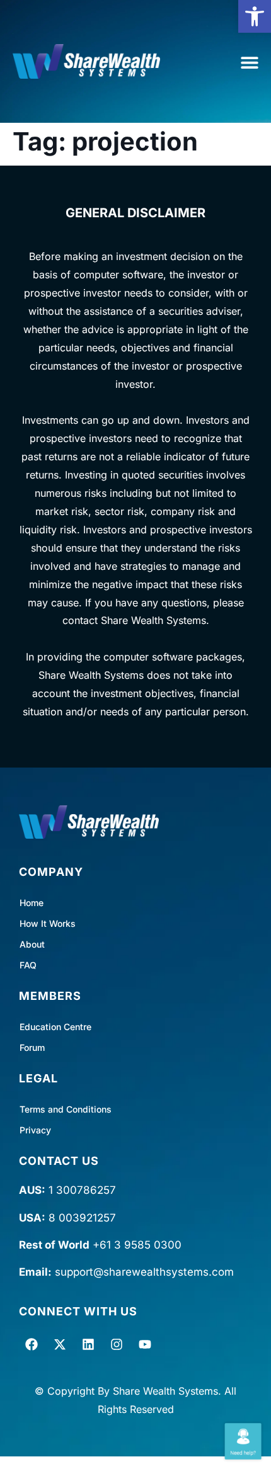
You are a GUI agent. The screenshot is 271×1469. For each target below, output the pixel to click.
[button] (254, 16)
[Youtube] (145, 1344)
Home (31, 902)
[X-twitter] (59, 1344)
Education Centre (55, 1026)
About (32, 944)
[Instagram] (116, 1344)
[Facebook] (31, 1344)
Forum (32, 1047)
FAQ (28, 965)
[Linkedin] (88, 1344)
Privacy (35, 1130)
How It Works (48, 923)
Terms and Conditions (66, 1109)
